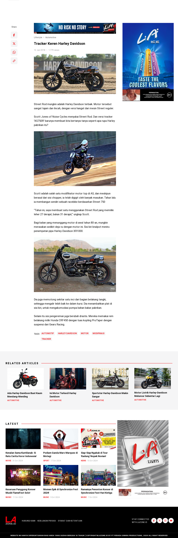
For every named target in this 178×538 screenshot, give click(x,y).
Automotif (48, 333)
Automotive (50, 37)
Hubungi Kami (28, 521)
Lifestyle (38, 37)
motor (84, 333)
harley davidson (67, 333)
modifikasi (98, 333)
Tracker (46, 339)
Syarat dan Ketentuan (70, 521)
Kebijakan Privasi (47, 521)
